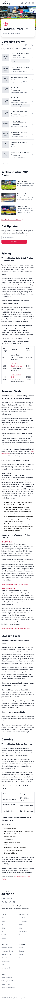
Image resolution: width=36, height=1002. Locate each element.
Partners (21, 954)
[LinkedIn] (14, 902)
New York (22, 918)
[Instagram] (6, 902)
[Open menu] (33, 3)
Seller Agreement (7, 981)
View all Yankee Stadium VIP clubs (11, 220)
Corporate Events (7, 951)
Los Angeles (23, 921)
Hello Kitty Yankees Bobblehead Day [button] (21, 60)
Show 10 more (7, 164)
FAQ (3, 964)
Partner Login (5, 968)
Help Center (5, 961)
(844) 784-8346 (7, 898)
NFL (2, 918)
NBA (3, 921)
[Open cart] (25, 3)
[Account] (29, 3)
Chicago (21, 935)
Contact (21, 958)
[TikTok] (10, 902)
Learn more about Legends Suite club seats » (16, 628)
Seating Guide (6, 954)
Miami (21, 925)
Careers (21, 951)
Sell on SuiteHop (7, 948)
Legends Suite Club (8, 588)
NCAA (3, 938)
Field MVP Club (6, 542)
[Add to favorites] (32, 10)
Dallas (21, 928)
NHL (3, 928)
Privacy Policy (6, 984)
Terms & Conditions (8, 987)
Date (8, 48)
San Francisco (23, 931)
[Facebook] (2, 902)
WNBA (3, 935)
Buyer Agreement (7, 977)
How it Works (6, 958)
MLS (2, 931)
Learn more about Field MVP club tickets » (15, 584)
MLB (3, 925)
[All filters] (3, 48)
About (21, 948)
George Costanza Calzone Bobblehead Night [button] (19, 105)
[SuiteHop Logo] (5, 3)
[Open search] (21, 3)
